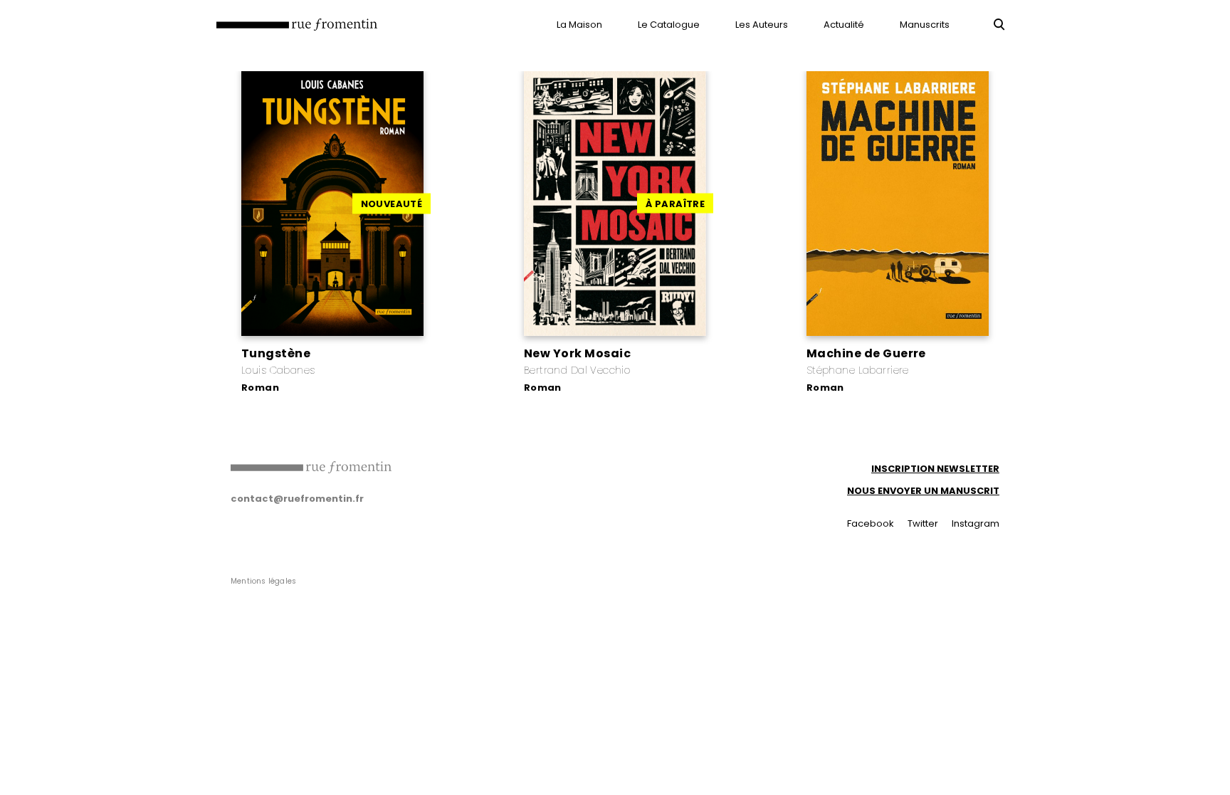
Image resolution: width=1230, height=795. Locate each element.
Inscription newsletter (935, 468)
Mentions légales (263, 581)
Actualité (844, 24)
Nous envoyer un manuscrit (923, 490)
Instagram (975, 523)
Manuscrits (925, 24)
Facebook (870, 523)
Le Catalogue (669, 24)
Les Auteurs (761, 24)
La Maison (579, 24)
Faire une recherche (999, 24)
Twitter (923, 523)
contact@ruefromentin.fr (297, 498)
